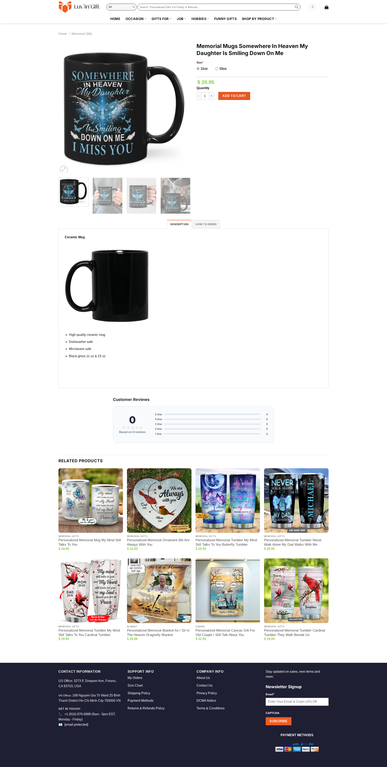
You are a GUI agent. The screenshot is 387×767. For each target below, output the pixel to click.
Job (180, 19)
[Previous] (66, 108)
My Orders (135, 678)
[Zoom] (64, 170)
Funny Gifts (225, 19)
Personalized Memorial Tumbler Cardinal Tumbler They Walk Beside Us (294, 633)
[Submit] (296, 7)
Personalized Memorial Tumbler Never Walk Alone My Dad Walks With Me (293, 542)
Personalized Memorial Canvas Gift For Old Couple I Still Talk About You (225, 633)
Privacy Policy (207, 693)
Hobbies (198, 19)
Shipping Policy (139, 693)
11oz (204, 69)
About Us (203, 678)
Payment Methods (140, 700)
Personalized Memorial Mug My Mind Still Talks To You (89, 542)
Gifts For (160, 19)
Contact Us (204, 685)
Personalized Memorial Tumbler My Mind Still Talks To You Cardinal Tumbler (89, 633)
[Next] (182, 108)
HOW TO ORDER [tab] (206, 224)
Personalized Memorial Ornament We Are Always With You (158, 542)
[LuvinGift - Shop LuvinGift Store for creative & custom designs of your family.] (79, 7)
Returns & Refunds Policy (146, 708)
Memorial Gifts (82, 33)
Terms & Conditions (211, 708)
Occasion (135, 19)
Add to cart (234, 96)
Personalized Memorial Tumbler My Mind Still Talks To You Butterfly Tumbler (226, 542)
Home (115, 19)
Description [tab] (179, 224)
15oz (223, 69)
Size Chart (135, 685)
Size (200, 62)
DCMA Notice (206, 700)
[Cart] (327, 7)
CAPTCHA (272, 713)
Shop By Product (258, 19)
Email (270, 694)
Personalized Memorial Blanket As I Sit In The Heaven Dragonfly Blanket (158, 633)
